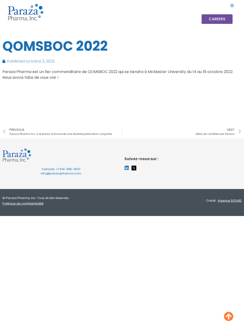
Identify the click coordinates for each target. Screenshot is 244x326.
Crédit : (224, 201)
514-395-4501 (70, 169)
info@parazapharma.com (61, 173)
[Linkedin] (126, 168)
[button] (232, 5)
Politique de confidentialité (23, 203)
